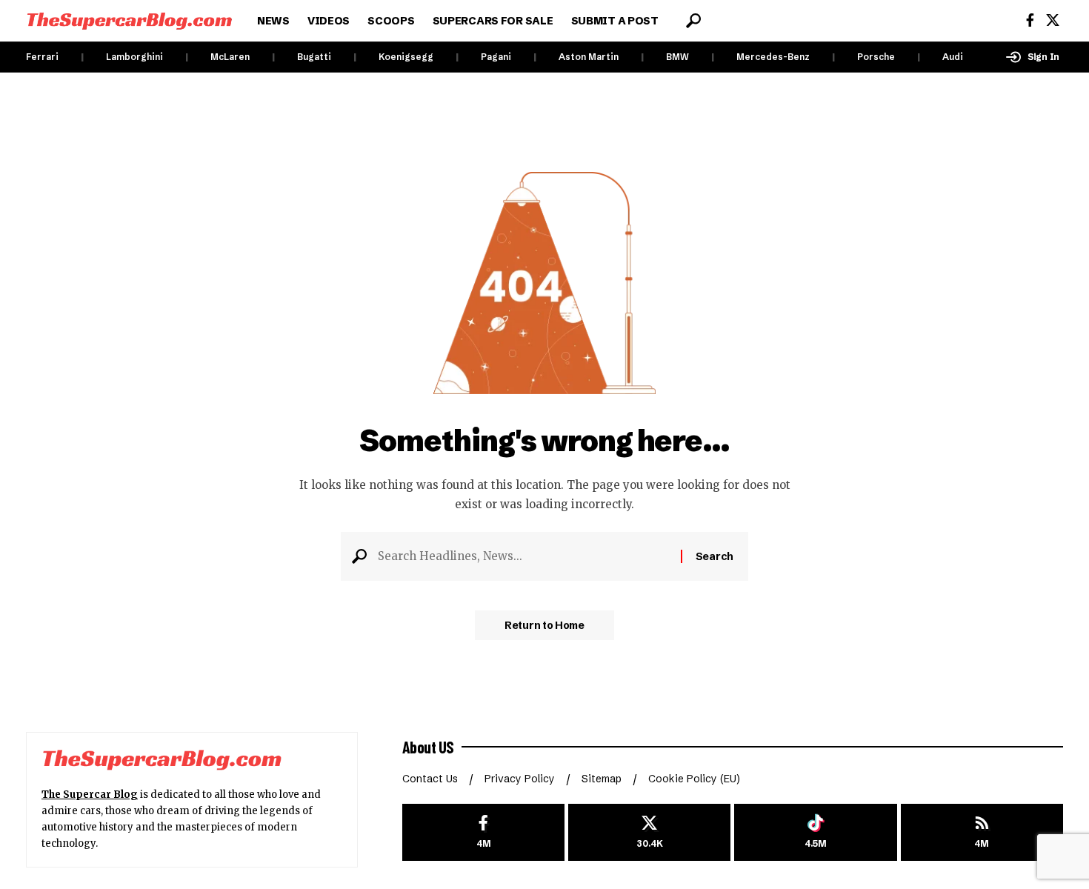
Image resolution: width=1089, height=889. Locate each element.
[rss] (982, 832)
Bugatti (314, 56)
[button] (693, 20)
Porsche (876, 56)
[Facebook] (1030, 20)
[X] (1052, 20)
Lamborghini (134, 56)
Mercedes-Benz (773, 56)
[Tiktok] (815, 832)
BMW (677, 56)
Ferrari (42, 56)
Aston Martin (589, 56)
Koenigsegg (406, 56)
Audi (952, 56)
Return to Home (544, 625)
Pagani (496, 56)
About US (428, 747)
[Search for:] (524, 556)
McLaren (230, 56)
